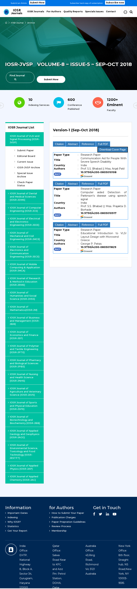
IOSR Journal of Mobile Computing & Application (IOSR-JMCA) (25, 267)
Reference (88, 144)
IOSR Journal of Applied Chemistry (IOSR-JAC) (24, 478)
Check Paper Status (25, 184)
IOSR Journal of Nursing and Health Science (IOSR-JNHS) (24, 377)
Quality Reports (73, 11)
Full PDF (103, 144)
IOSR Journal (17, 23)
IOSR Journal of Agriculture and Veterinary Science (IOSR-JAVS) (25, 391)
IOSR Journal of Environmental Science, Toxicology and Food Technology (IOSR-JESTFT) (24, 451)
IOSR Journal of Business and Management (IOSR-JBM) (25, 320)
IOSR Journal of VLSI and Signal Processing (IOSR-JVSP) (25, 139)
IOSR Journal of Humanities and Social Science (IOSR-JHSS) (23, 295)
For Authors (54, 11)
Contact (111, 11)
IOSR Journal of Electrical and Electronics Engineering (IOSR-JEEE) (25, 221)
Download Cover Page (113, 149)
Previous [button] (13, 106)
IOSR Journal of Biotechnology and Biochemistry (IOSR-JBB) (25, 419)
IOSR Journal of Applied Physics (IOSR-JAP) (24, 467)
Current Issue (25, 161)
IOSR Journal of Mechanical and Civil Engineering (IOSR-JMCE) (25, 236)
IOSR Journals (35, 11)
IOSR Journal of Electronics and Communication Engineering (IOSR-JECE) (24, 251)
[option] (68, 3)
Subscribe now (115, 2)
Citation (59, 144)
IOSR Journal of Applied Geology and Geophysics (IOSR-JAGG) (24, 434)
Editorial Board (26, 156)
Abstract (73, 144)
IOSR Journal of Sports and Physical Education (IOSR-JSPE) (23, 405)
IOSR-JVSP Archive (28, 167)
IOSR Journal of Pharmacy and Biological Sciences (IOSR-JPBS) (25, 363)
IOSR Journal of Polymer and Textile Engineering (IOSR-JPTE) (24, 349)
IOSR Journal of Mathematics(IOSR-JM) (23, 308)
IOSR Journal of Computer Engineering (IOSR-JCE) (25, 209)
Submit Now (37, 2)
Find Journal (17, 75)
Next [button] (123, 106)
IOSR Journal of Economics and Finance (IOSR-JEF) (24, 335)
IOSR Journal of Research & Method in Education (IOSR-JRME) (25, 281)
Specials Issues (94, 11)
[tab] (90, 132)
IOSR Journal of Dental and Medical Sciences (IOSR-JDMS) (23, 196)
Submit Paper (25, 150)
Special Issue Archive (25, 175)
